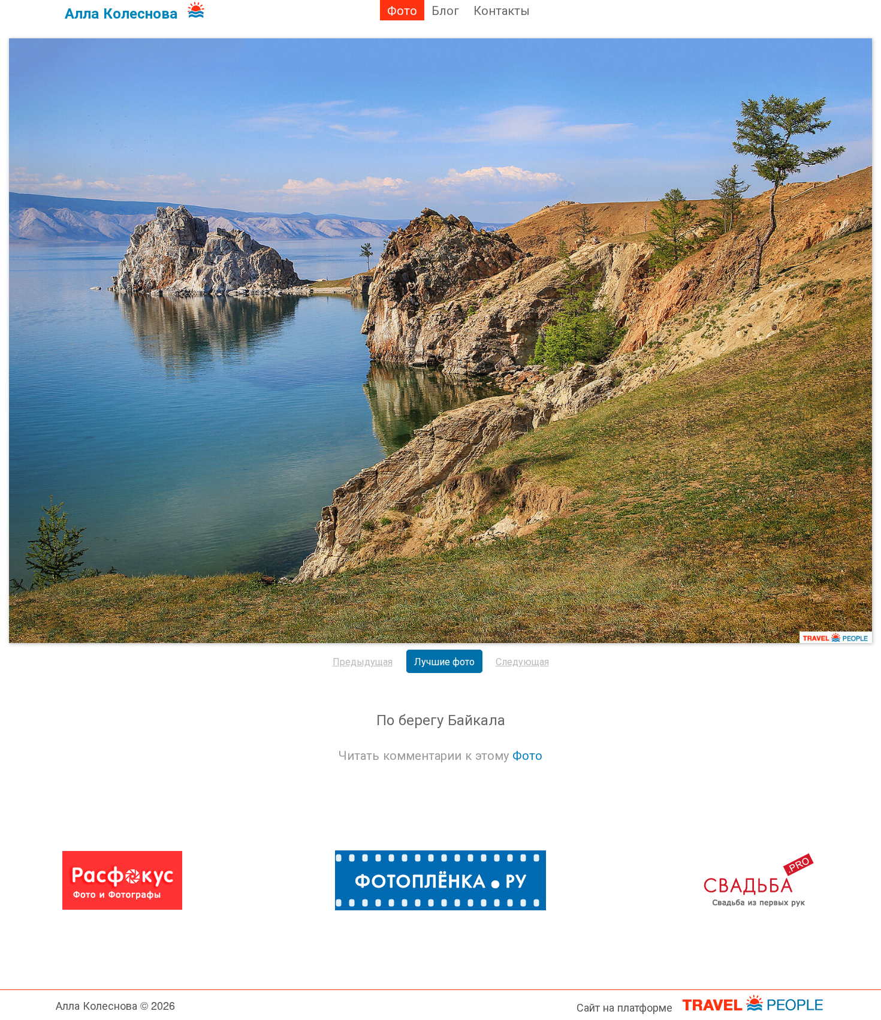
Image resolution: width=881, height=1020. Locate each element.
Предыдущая (363, 661)
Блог (445, 10)
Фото (402, 10)
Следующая (522, 661)
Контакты (501, 10)
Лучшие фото (444, 661)
